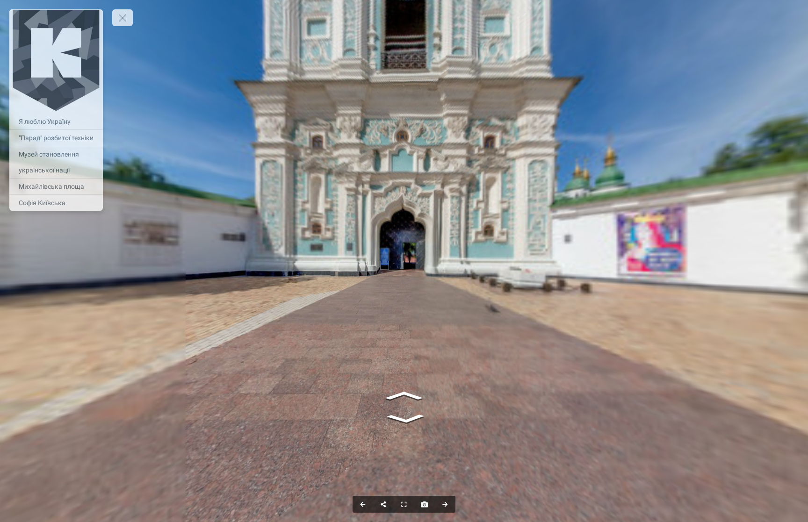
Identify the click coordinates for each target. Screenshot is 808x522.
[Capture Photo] (424, 504)
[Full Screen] (404, 504)
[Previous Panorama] (363, 504)
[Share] (383, 504)
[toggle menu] (122, 17)
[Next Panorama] (445, 504)
